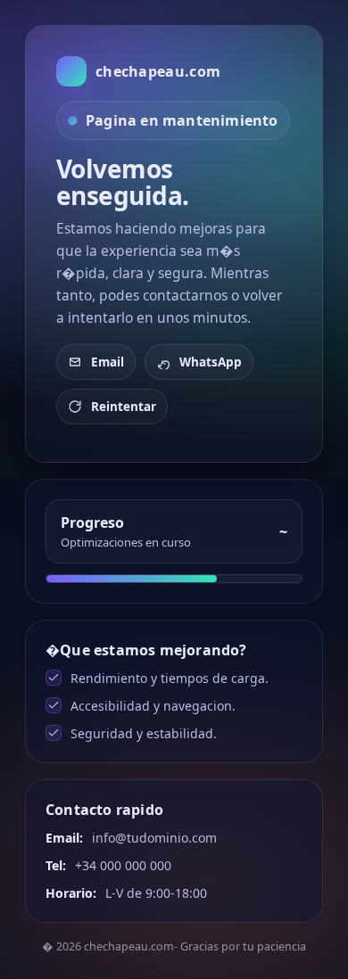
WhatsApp (210, 362)
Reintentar (123, 407)
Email (107, 362)
